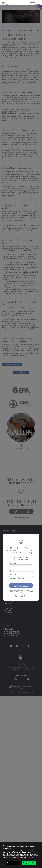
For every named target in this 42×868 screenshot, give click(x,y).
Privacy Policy (30, 857)
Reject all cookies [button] (13, 863)
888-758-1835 (21, 596)
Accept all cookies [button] (29, 863)
